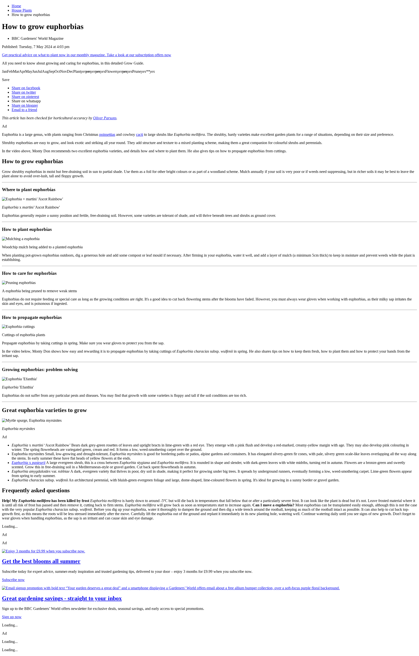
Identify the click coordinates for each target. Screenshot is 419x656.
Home (16, 6)
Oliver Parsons (104, 118)
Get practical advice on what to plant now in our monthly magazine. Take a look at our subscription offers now (86, 55)
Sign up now (12, 617)
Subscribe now (13, 580)
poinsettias (107, 134)
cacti (139, 134)
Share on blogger (25, 105)
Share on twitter (24, 92)
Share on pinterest (25, 97)
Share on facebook (26, 88)
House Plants (22, 10)
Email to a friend (24, 110)
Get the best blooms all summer (41, 561)
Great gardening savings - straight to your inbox (62, 598)
